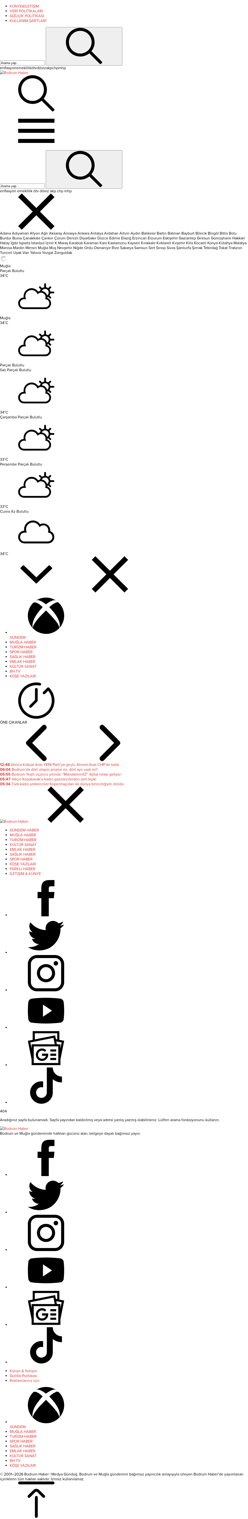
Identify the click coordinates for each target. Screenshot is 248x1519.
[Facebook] (46, 915)
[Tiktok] (46, 1102)
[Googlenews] (46, 1065)
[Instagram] (46, 990)
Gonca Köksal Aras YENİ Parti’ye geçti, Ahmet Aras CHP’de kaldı (59, 764)
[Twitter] (46, 952)
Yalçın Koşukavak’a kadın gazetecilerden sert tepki (48, 779)
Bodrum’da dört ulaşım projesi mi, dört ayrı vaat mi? (49, 769)
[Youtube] (46, 1027)
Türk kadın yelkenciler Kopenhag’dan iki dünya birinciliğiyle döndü (62, 784)
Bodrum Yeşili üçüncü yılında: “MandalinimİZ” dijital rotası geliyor (60, 774)
